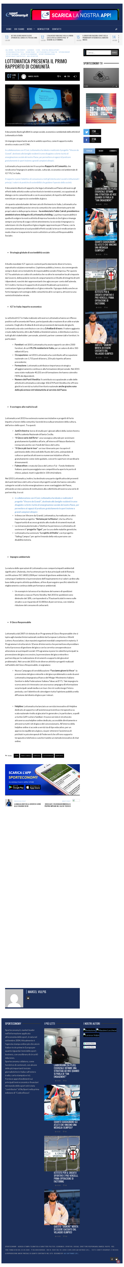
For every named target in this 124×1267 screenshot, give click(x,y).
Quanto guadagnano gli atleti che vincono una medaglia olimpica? (106, 246)
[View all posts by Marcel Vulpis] (23, 76)
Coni (38, 50)
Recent (101, 151)
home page (30, 52)
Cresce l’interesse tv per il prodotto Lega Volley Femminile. (94, 37)
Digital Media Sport (50, 50)
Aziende (30, 50)
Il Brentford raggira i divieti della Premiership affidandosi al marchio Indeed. (24, 38)
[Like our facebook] (86, 140)
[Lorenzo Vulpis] (91, 1035)
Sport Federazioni (47, 54)
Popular (89, 151)
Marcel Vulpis (33, 76)
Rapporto (59, 756)
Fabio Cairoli (26, 756)
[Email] (28, 998)
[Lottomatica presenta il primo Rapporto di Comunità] (42, 105)
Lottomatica (48, 756)
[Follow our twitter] (86, 132)
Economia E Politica (15, 52)
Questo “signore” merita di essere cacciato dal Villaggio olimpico (104, 349)
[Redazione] (89, 1030)
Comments (113, 151)
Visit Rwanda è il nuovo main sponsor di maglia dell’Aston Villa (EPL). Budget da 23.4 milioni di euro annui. (59, 39)
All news (9, 50)
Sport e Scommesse (29, 54)
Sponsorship (64, 52)
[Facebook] (112, 1259)
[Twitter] (116, 1259)
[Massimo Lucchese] (106, 1030)
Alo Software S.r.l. (71, 1253)
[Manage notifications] (118, 1262)
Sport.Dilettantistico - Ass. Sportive (22, 56)
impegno (37, 756)
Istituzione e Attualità (47, 52)
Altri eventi (20, 50)
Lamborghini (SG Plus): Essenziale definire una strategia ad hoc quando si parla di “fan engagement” (106, 194)
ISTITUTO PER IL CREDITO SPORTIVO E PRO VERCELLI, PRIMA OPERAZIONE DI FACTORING (104, 297)
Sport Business (12, 54)
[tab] (89, 151)
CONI (16, 756)
